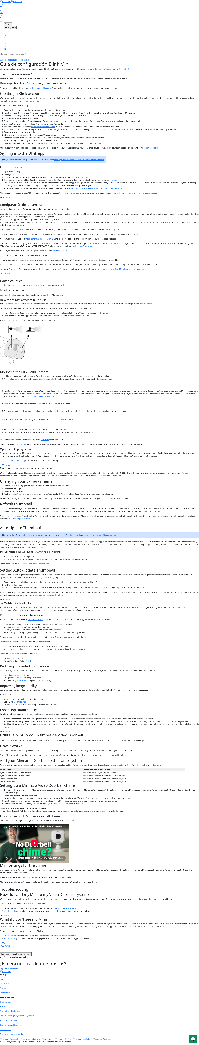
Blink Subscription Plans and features (32, 564)
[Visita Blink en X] (47, 1039)
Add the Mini (9, 911)
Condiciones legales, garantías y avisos (17, 1016)
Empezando (24, 60)
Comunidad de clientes (10, 1011)
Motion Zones (15, 678)
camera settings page (17, 460)
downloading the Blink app (39, 88)
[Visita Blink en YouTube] (82, 1039)
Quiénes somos (7, 1002)
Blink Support (152, 148)
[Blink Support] (11, 1)
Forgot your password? (82, 177)
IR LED (28, 661)
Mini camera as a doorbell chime (40, 239)
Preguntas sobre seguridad (12, 1034)
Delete (6, 915)
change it (116, 180)
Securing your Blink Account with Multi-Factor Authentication (97, 188)
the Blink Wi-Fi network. (82, 246)
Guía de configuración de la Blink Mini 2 (111, 69)
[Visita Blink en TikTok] (63, 1039)
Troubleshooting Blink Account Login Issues (138, 193)
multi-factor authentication (43, 126)
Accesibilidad (5, 1029)
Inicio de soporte (7, 60)
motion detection (35, 619)
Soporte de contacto (9, 968)
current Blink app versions (107, 535)
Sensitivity (16, 675)
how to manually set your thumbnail (48, 595)
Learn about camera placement (40, 396)
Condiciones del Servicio (10, 1025)
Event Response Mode (20, 518)
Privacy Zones (22, 680)
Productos (4, 983)
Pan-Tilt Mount (19, 444)
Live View (45, 439)
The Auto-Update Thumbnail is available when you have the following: (30, 552)
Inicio (2, 979)
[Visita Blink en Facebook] (9, 1039)
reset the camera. (60, 251)
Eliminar (6, 197)
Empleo (3, 1006)
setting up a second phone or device (26, 101)
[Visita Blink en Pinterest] (102, 1039)
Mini (17, 60)
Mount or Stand (21, 702)
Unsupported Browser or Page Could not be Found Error (79, 159)
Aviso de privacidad (8, 1020)
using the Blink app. (151, 511)
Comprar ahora (6, 993)
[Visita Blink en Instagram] (30, 1039)
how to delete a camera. (65, 908)
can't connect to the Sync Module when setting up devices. (122, 269)
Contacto (4, 988)
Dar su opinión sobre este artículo (16, 954)
